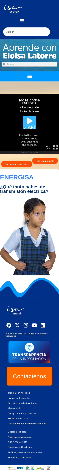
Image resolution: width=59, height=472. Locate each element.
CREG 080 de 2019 (17, 442)
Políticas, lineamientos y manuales (25, 452)
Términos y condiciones (19, 457)
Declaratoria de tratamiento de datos (27, 423)
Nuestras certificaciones (20, 447)
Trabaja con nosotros (19, 392)
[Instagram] (25, 325)
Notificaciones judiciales (19, 437)
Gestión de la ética (17, 431)
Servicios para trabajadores (22, 403)
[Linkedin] (42, 325)
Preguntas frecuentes (19, 398)
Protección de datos (18, 418)
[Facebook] (8, 325)
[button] (21, 20)
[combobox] (26, 31)
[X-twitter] (17, 325)
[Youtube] (34, 325)
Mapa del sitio (15, 408)
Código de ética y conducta (22, 413)
